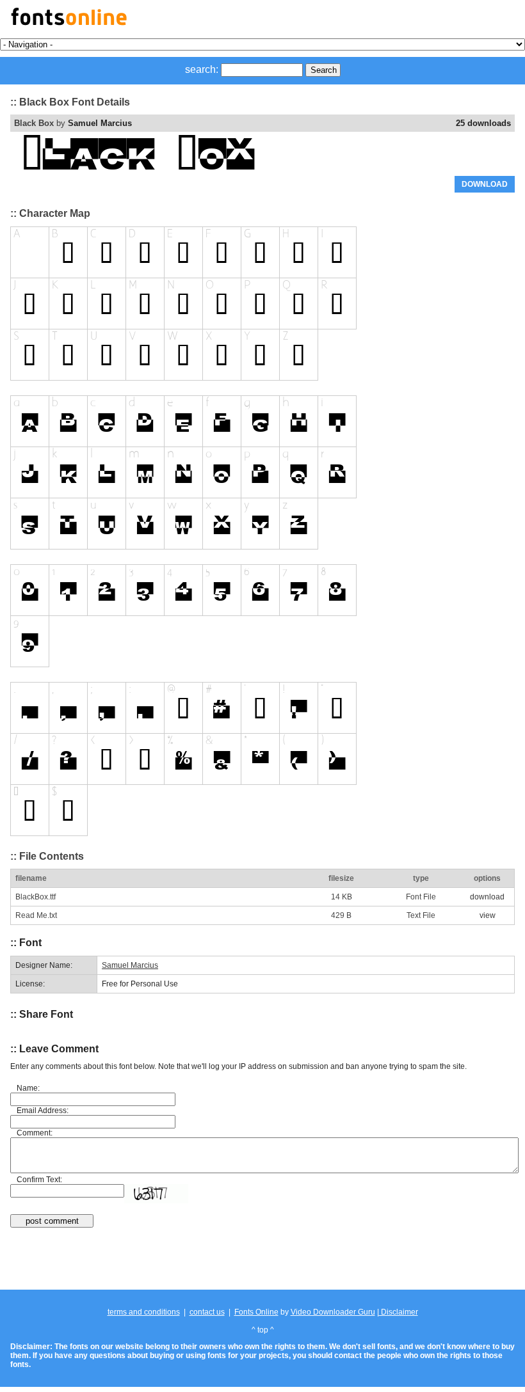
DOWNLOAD (485, 184)
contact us (207, 1312)
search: (201, 69)
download (487, 896)
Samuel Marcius (100, 123)
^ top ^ (263, 1329)
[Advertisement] (262, 1259)
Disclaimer (398, 1312)
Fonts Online (256, 1312)
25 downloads (483, 123)
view (488, 915)
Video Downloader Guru (333, 1312)
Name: (28, 1088)
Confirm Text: (39, 1179)
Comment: (34, 1132)
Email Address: (43, 1110)
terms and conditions (144, 1312)
